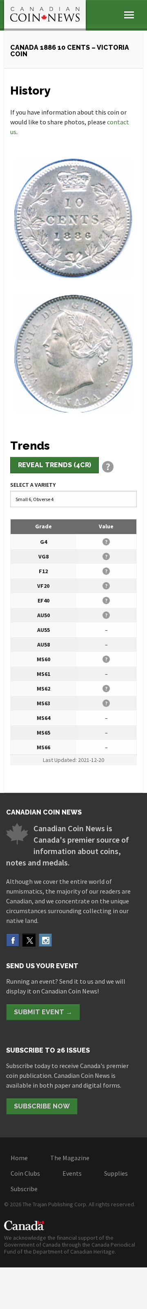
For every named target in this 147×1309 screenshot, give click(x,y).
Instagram (45, 940)
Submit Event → (43, 1012)
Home (19, 1158)
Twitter (29, 940)
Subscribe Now (42, 1106)
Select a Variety (33, 484)
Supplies (116, 1173)
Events (72, 1173)
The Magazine (69, 1158)
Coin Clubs (25, 1173)
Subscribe (24, 1189)
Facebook (12, 940)
